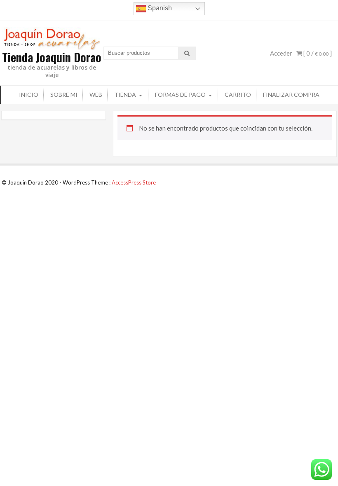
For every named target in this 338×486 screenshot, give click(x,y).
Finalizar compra (291, 94)
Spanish (159, 8)
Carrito (238, 94)
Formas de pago (180, 94)
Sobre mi (63, 94)
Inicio (28, 94)
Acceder (281, 53)
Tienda (125, 94)
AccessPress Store (134, 182)
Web (95, 94)
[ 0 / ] (317, 53)
